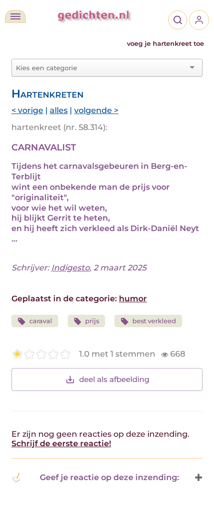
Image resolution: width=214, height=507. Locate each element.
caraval (40, 321)
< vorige (27, 110)
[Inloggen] (199, 20)
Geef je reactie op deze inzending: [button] (109, 477)
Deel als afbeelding (114, 379)
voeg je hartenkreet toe (165, 43)
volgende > (96, 110)
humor (133, 298)
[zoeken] (177, 19)
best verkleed (154, 321)
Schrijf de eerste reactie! (61, 443)
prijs (92, 321)
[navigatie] (15, 16)
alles (59, 110)
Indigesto (70, 267)
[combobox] (101, 67)
